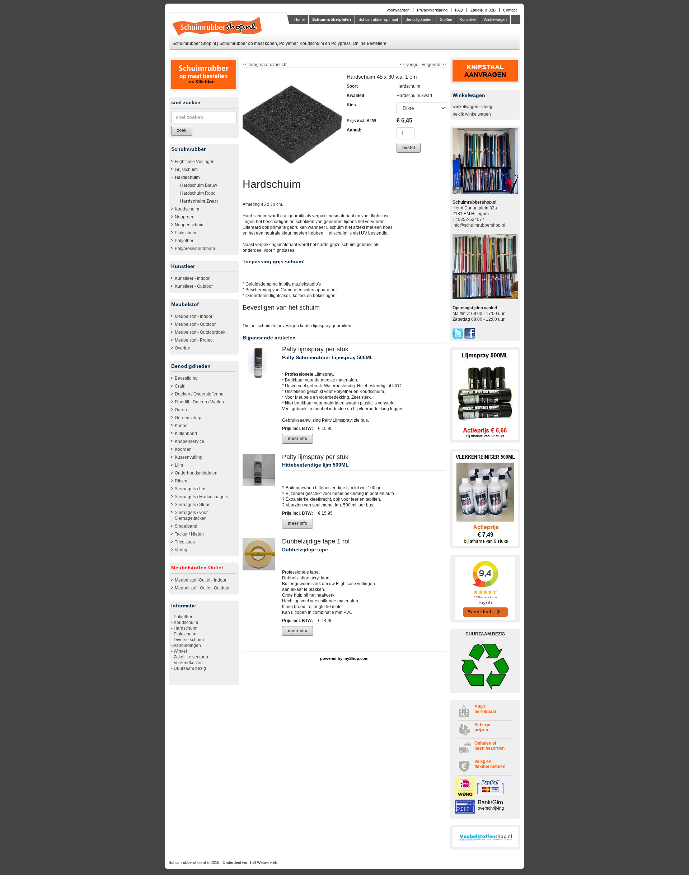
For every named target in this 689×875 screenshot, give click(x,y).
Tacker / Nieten (189, 534)
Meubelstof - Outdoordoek (200, 332)
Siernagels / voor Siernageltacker (191, 515)
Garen (181, 409)
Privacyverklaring (432, 10)
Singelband (186, 526)
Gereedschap (188, 417)
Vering (181, 549)
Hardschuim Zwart (199, 201)
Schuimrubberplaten (331, 19)
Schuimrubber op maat (378, 19)
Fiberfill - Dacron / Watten (199, 401)
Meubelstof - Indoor (193, 316)
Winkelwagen (495, 19)
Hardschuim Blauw (198, 185)
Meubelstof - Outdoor (195, 324)
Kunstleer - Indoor (192, 278)
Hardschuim (185, 628)
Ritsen (181, 480)
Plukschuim (186, 232)
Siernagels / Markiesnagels (201, 496)
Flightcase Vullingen (195, 161)
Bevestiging (186, 378)
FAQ (459, 10)
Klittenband (186, 433)
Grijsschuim (186, 169)
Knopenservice (189, 441)
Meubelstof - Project (194, 340)
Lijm (179, 465)
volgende (434, 64)
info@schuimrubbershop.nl (479, 225)
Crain (180, 386)
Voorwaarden (397, 10)
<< (403, 64)
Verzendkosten (188, 662)
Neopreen (184, 216)
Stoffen (446, 19)
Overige (182, 348)
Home (299, 19)
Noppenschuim (190, 224)
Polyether (184, 240)
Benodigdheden (419, 19)
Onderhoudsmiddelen (196, 473)
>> (443, 64)
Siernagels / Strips (192, 504)
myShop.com (356, 658)
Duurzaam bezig (190, 668)
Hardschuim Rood (198, 193)
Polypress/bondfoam (195, 248)
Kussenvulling (188, 457)
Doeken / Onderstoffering (199, 394)
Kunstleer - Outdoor (194, 286)
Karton (181, 425)
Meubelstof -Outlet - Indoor (200, 580)
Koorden (183, 449)
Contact (510, 10)
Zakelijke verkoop (191, 656)
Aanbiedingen (187, 645)
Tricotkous (185, 542)
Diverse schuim (189, 639)
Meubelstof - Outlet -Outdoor (202, 588)
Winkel (180, 651)
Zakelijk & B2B (483, 10)
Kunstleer (468, 19)
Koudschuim (187, 209)
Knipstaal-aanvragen (312, 30)
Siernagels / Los (190, 488)
